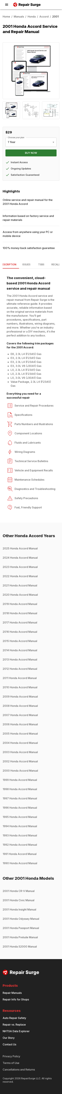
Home (6, 16)
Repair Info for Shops (16, 999)
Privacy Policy (11, 1056)
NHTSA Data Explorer (16, 1031)
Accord (44, 16)
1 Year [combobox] (11, 142)
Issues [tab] (26, 264)
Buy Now (31, 152)
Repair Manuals (12, 992)
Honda (32, 16)
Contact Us (9, 1044)
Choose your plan (16, 137)
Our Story (9, 1037)
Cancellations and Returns (19, 1069)
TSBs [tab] (41, 264)
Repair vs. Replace (14, 1024)
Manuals (19, 16)
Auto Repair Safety (14, 1018)
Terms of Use (11, 1063)
